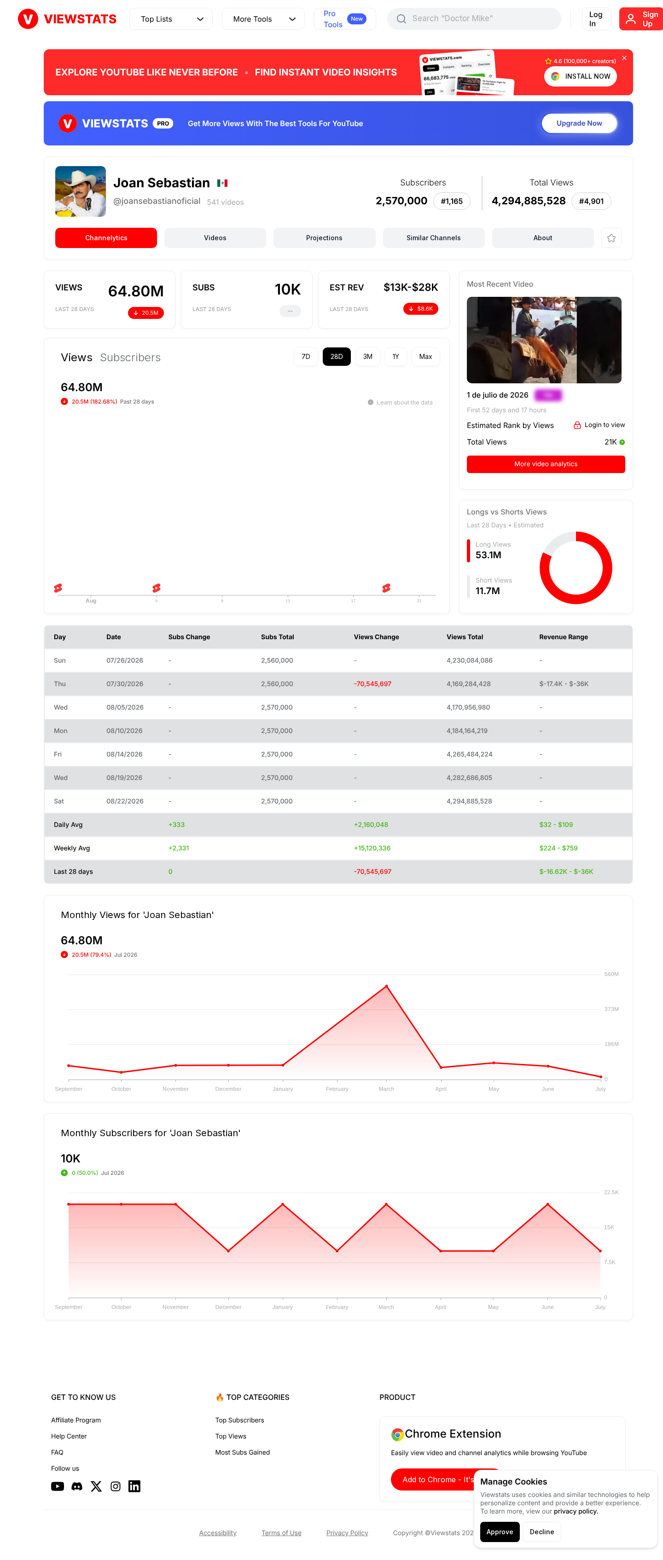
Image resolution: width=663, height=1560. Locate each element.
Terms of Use (282, 1533)
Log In (596, 19)
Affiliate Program (76, 1420)
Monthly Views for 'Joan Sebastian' (137, 914)
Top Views (230, 1436)
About (543, 238)
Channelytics (106, 238)
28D (337, 356)
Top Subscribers (239, 1420)
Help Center (69, 1436)
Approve (500, 1532)
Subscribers (130, 357)
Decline (542, 1532)
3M (367, 356)
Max (425, 356)
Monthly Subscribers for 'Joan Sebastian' (151, 1132)
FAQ (57, 1452)
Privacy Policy (347, 1533)
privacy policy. (576, 1511)
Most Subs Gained (242, 1452)
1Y (396, 356)
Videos (215, 238)
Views (77, 357)
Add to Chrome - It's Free (447, 1479)
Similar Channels (434, 238)
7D (306, 356)
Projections (324, 238)
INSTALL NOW (588, 76)
